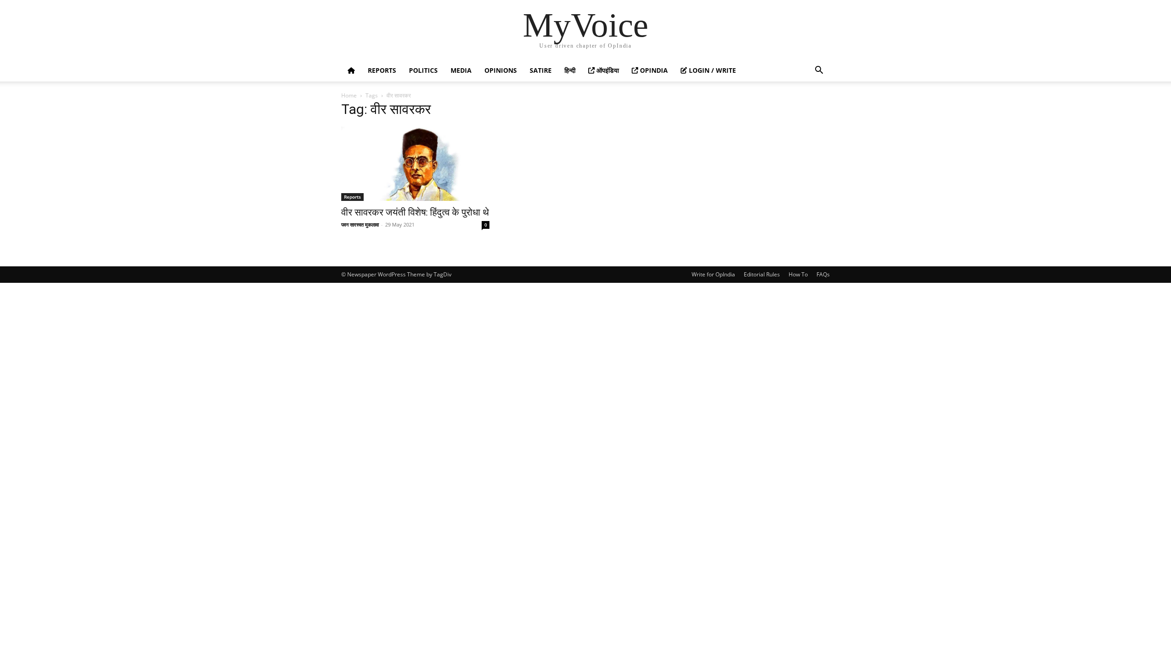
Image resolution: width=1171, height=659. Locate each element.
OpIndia (653, 70)
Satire (541, 70)
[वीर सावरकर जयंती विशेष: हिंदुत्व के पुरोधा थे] (415, 164)
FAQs (823, 274)
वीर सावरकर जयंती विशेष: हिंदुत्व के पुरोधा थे (415, 212)
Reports (382, 70)
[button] (819, 71)
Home (349, 95)
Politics (423, 70)
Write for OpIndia (713, 274)
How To (798, 274)
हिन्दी (569, 70)
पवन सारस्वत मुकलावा (360, 224)
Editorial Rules (762, 274)
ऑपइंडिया (607, 70)
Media (461, 70)
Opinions (500, 70)
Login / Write (711, 70)
